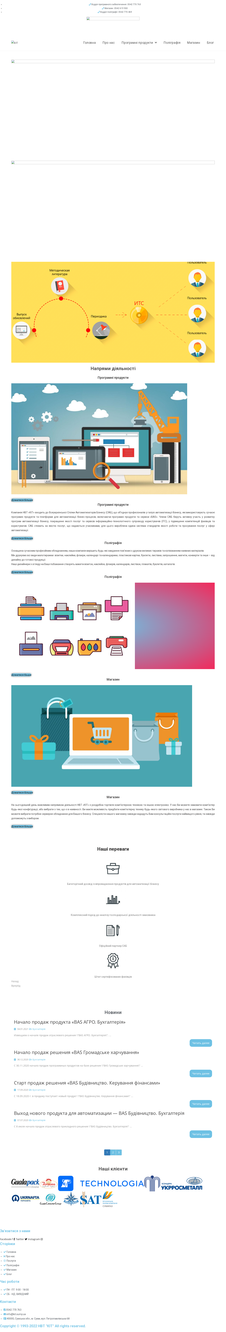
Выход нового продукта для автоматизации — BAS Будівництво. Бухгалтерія (99, 1113)
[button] (22, 500)
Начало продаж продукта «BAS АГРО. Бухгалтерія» (70, 1022)
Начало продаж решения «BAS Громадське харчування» (76, 1052)
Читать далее (200, 1043)
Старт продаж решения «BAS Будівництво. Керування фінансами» (87, 1083)
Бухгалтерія (38, 1029)
